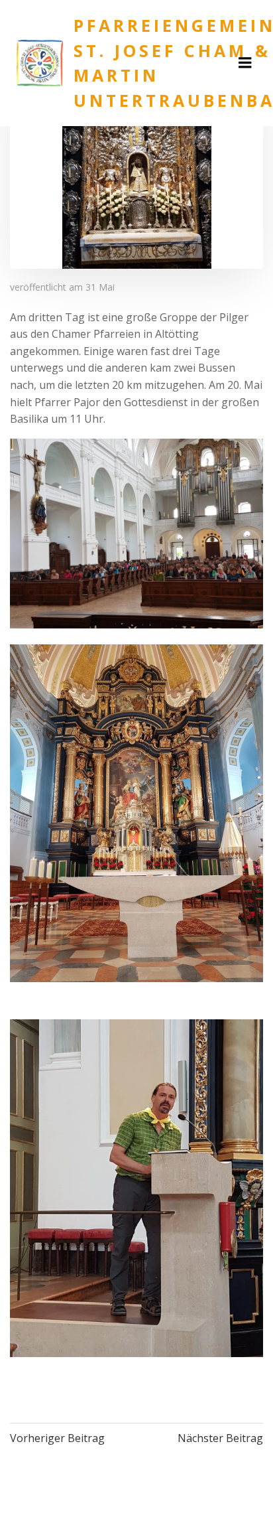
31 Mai (100, 287)
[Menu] (245, 63)
